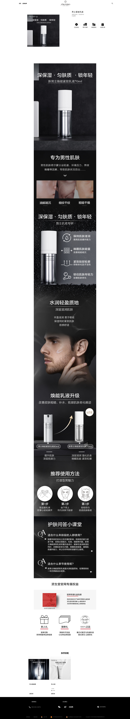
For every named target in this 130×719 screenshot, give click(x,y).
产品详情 (74, 15)
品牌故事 (24, 3)
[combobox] (103, 707)
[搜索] (112, 3)
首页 (20, 3)
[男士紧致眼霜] (38, 668)
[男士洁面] (60, 668)
